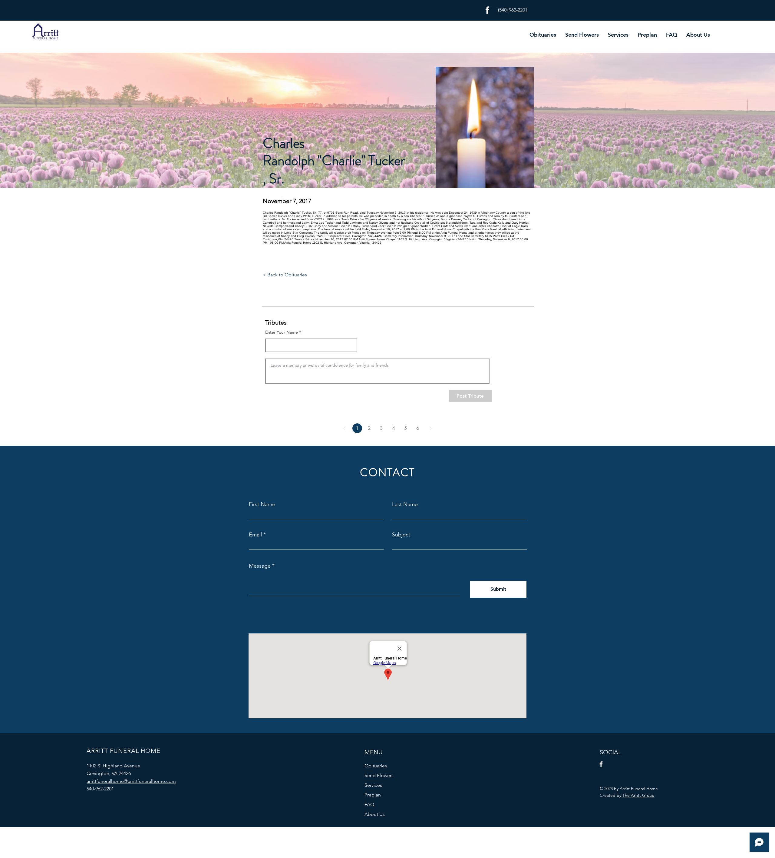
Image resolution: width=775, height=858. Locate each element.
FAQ (369, 804)
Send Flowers (379, 775)
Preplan (372, 795)
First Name (262, 504)
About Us (374, 814)
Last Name (405, 504)
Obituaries (375, 766)
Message (260, 566)
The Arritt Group (638, 795)
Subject (401, 534)
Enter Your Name (281, 332)
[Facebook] (601, 764)
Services (373, 785)
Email (255, 534)
